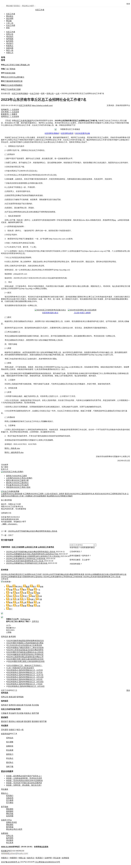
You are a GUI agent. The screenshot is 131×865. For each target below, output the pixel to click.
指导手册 (35, 713)
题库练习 (9, 754)
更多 (8, 28)
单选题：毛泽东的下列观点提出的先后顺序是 (24, 783)
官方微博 (9, 800)
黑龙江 (14, 89)
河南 (6, 73)
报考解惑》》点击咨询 (10, 109)
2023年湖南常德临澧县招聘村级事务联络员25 (25, 641)
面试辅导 (4, 717)
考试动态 (9, 36)
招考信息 (4, 636)
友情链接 (65, 858)
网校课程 (9, 809)
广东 (6, 69)
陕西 (17, 81)
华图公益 (22, 858)
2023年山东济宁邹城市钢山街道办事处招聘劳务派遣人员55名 (32, 531)
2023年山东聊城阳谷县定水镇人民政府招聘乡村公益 (105, 574)
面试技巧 (4, 721)
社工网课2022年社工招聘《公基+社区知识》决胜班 (43, 494)
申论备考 (12, 713)
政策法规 (12, 697)
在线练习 (12, 730)
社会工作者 (34, 93)
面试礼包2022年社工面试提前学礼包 (80, 494)
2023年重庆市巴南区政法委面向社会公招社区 (25, 652)
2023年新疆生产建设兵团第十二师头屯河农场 (25, 648)
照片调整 (9, 742)
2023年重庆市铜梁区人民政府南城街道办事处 (25, 643)
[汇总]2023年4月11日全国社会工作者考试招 (24, 645)
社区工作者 (39, 10)
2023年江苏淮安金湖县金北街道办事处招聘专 (25, 650)
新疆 (10, 81)
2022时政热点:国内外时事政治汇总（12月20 (25, 670)
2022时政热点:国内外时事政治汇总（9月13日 (25, 677)
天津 (10, 77)
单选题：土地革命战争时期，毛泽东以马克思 (24, 778)
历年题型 (4, 730)
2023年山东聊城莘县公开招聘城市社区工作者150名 (27, 563)
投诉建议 (4, 851)
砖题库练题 (5, 734)
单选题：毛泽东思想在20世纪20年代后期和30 (24, 780)
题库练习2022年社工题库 (16, 476)
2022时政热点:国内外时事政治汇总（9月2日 (24, 679)
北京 (6, 77)
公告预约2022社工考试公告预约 (19, 478)
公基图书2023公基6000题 (11, 494)
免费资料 (4, 833)
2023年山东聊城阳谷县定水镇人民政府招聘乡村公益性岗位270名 (32, 554)
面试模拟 (35, 721)
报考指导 (4, 701)
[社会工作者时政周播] (10, 491)
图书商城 (9, 827)
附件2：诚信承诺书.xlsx (14, 452)
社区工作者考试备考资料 (11, 709)
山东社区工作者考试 (46, 547)
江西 (21, 65)
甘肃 (21, 81)
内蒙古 (21, 77)
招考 (43, 93)
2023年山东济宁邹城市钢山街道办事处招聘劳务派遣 (63, 574)
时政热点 (9, 46)
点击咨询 (44, 847)
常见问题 (27, 705)
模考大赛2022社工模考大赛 (17, 480)
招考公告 (9, 34)
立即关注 (35, 621)
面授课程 (9, 811)
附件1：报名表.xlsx (12, 448)
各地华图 (9, 816)
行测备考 (4, 713)
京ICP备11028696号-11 (10, 862)
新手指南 (4, 807)
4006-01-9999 (7, 847)
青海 (13, 81)
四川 (6, 85)
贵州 (13, 85)
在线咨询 (9, 798)
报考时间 (12, 705)
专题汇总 (9, 53)
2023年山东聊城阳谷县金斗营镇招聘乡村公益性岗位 (22, 577)
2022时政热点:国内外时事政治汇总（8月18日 (25, 682)
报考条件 (4, 705)
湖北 (10, 73)
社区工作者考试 (25, 105)
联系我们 (16, 6)
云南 (10, 85)
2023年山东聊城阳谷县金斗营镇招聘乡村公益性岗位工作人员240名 (33, 556)
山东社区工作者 (31, 547)
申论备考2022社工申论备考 (17, 485)
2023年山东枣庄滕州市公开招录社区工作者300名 (26, 559)
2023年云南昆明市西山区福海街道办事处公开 (25, 657)
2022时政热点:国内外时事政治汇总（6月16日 (26, 686)
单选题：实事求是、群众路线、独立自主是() (23, 785)
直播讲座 (9, 746)
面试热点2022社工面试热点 (17, 483)
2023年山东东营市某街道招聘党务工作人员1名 (25, 561)
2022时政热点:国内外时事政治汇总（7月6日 (24, 684)
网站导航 (9, 814)
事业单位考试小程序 (14, 829)
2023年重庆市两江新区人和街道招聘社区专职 (26, 661)
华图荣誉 (13, 858)
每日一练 (9, 50)
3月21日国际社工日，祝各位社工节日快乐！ (24, 665)
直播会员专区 (11, 822)
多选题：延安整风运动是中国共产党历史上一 (24, 776)
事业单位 (9, 16)
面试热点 (12, 721)
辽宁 (6, 89)
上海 (28, 65)
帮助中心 (4, 793)
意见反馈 (56, 858)
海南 (13, 69)
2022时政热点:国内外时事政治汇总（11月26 (24, 672)
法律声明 (48, 858)
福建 (24, 65)
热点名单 (9, 843)
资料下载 (9, 766)
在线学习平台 (6, 820)
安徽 (17, 65)
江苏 (10, 65)
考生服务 (4, 789)
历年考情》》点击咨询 (10, 112)
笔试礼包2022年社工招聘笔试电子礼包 (110, 494)
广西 (10, 69)
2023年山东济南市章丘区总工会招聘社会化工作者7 (21, 574)
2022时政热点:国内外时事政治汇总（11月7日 (25, 675)
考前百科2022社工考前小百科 (18, 487)
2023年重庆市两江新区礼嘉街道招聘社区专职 (25, 659)
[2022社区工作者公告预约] (12, 472)
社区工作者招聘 (18, 547)
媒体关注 (30, 858)
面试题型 (27, 721)
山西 (17, 77)
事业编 (9, 21)
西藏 (17, 85)
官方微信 (9, 803)
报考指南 (9, 39)
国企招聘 (9, 18)
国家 (19, 89)
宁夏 (6, 81)
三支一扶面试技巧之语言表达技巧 (20, 668)
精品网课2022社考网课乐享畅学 (60, 496)
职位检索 (9, 750)
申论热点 (9, 758)
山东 (6, 65)
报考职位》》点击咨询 (10, 116)
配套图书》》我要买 (9, 114)
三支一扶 (9, 23)
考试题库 (4, 725)
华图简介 (4, 858)
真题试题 (9, 48)
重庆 (21, 85)
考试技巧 (9, 43)
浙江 (13, 65)
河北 (13, 77)
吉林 (10, 89)
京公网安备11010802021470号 (47, 862)
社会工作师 (10, 25)
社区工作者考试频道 (20, 93)
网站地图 (9, 6)
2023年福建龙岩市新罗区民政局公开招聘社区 (25, 654)
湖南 (13, 73)
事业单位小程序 (28, 6)
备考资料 (9, 41)
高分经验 (35, 705)
